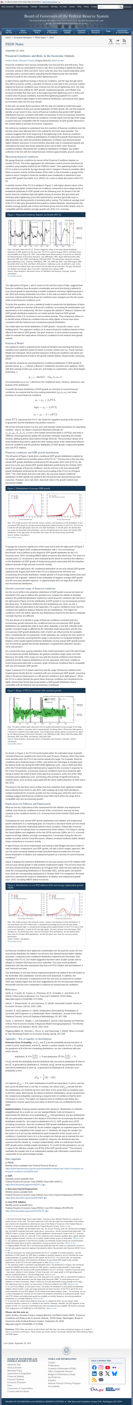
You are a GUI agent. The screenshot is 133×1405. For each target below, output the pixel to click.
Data (108, 31)
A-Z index (63, 7)
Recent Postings (22, 7)
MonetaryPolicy (37, 31)
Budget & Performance (58, 1374)
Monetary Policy (14, 1371)
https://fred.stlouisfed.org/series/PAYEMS (24, 1198)
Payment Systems (15, 1379)
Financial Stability (15, 1376)
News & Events (14, 1368)
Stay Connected (8, 7)
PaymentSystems (81, 31)
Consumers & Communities (122, 31)
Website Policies (56, 1383)
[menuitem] (9, 32)
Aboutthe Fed (9, 31)
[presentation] (80, 363)
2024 (51, 37)
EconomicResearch (95, 31)
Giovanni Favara (26, 60)
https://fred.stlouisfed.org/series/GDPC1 (23, 1185)
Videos (86, 7)
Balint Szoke (57, 60)
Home (8, 37)
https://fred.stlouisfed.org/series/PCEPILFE (25, 1211)
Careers (72, 7)
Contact (94, 7)
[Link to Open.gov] (114, 1389)
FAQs (79, 7)
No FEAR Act (54, 1377)
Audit (72, 1374)
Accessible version (15, 276)
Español (52, 1380)
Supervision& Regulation (52, 31)
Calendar (34, 7)
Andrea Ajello (11, 60)
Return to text (65, 1226)
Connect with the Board (18, 1391)
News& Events (23, 31)
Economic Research (23, 37)
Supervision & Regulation (19, 1373)
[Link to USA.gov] (97, 1389)
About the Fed (13, 1365)
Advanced (127, 7)
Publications (44, 7)
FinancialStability (67, 31)
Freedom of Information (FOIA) (62, 1368)
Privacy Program (72, 1383)
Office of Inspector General (60, 1371)
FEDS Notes (40, 37)
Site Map (54, 7)
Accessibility (54, 1386)
